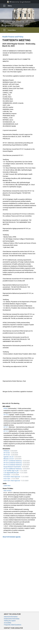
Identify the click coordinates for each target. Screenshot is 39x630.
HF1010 (6, 414)
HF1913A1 (7, 455)
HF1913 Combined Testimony (13, 464)
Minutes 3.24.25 (9, 459)
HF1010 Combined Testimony (13, 462)
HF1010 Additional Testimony (13, 468)
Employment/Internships (11, 618)
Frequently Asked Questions (12, 625)
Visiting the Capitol (10, 620)
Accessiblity (7, 623)
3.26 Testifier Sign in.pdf (11, 470)
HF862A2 (7, 451)
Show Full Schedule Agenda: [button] (12, 537)
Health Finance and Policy (12, 37)
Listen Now (7, 485)
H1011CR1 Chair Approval (12, 480)
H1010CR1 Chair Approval (12, 476)
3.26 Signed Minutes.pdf (11, 472)
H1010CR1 (7, 474)
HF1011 (6, 427)
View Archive (7, 490)
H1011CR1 (7, 478)
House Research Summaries (12, 466)
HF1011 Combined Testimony (13, 461)
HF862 (6, 408)
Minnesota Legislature (20, 1)
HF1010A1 (7, 453)
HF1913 (6, 431)
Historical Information (11, 616)
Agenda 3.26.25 (9, 457)
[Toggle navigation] (4, 6)
